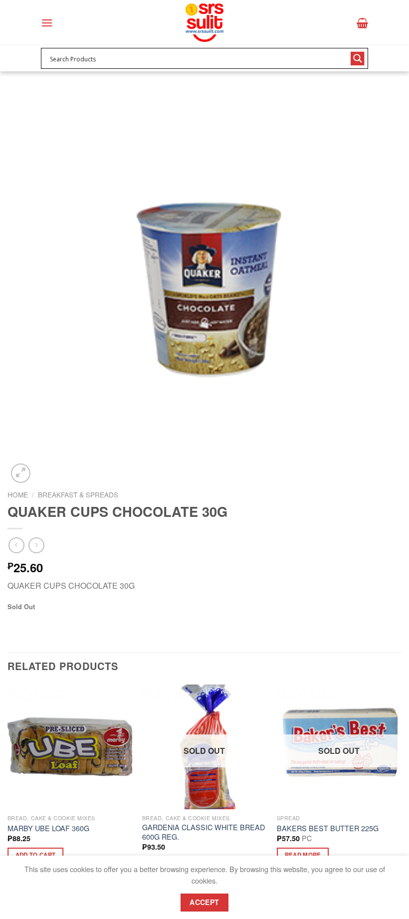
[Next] (401, 787)
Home (17, 494)
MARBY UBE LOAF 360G (48, 828)
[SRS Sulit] (204, 22)
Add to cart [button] (35, 855)
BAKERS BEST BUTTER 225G (328, 828)
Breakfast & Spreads (78, 494)
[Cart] (362, 23)
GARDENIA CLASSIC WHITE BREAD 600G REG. (203, 832)
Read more (303, 855)
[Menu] (47, 22)
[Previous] (7, 787)
